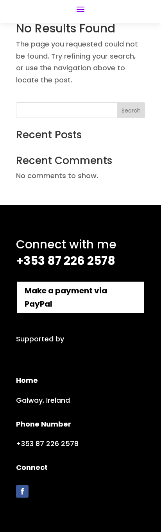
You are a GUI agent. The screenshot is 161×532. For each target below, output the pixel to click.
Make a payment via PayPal (66, 297)
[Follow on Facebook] (22, 491)
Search (131, 110)
